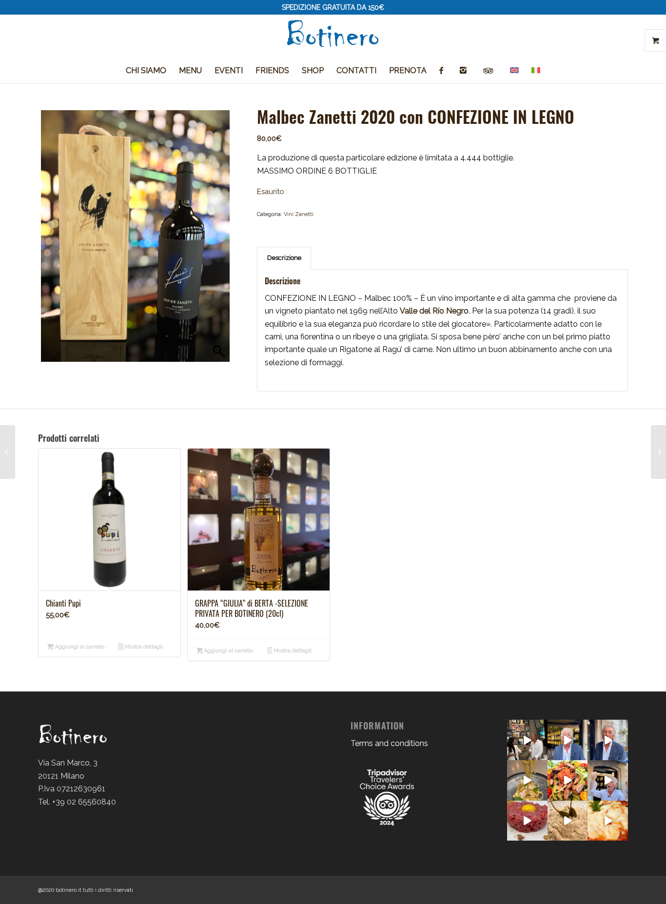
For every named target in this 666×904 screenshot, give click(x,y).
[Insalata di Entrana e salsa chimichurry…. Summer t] (568, 780)
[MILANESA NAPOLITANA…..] (608, 821)
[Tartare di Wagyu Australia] (527, 821)
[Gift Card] (658, 452)
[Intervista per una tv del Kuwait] (527, 740)
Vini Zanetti (298, 214)
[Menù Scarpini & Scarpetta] (608, 740)
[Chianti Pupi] (7, 452)
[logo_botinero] (333, 37)
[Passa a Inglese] (514, 71)
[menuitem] (146, 71)
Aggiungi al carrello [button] (79, 647)
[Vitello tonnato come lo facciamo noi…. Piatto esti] (568, 821)
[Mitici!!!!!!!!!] (608, 780)
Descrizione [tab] (284, 257)
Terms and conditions (389, 743)
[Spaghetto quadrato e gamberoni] (527, 780)
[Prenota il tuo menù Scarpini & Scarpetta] (568, 740)
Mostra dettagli (143, 647)
